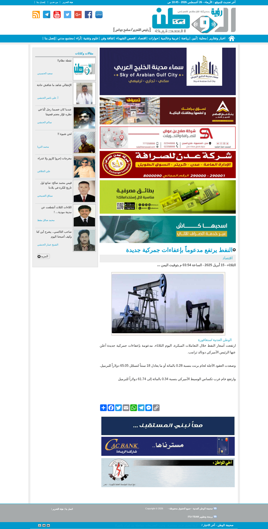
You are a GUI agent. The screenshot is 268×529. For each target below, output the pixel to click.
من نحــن (54, 2)
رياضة (184, 38)
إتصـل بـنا (41, 2)
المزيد (44, 256)
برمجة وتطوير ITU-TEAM (200, 516)
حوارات (153, 38)
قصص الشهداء (125, 38)
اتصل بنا (69, 509)
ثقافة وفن (107, 38)
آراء (78, 38)
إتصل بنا (49, 38)
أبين (194, 38)
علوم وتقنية (90, 38)
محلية (202, 38)
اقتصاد (141, 38)
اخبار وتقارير (216, 38)
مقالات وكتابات (84, 53)
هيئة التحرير (68, 2)
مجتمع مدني (65, 38)
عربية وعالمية (169, 38)
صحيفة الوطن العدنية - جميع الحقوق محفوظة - (190, 508)
